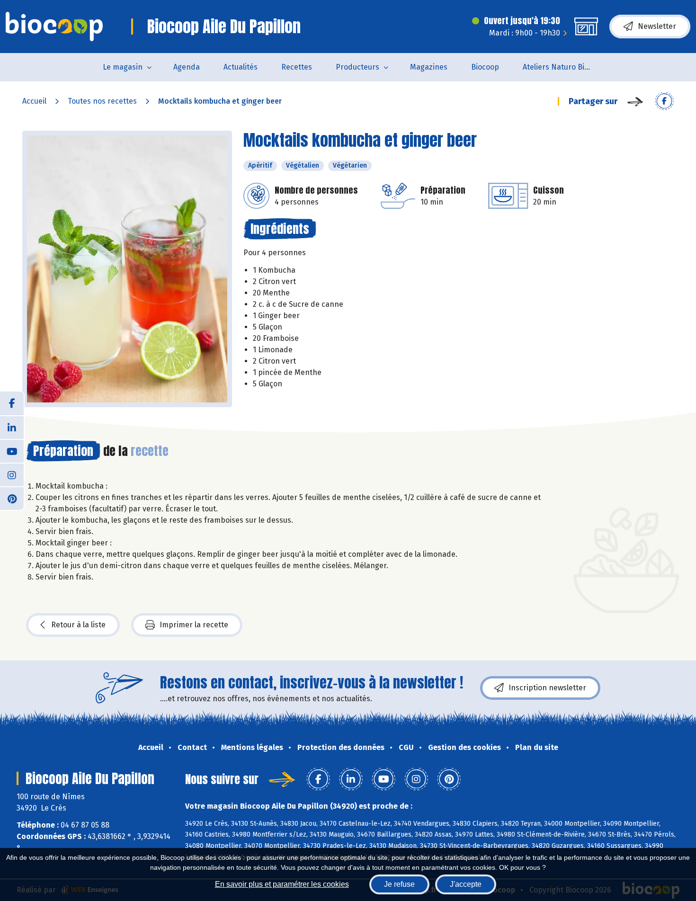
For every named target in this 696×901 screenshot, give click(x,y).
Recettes (296, 66)
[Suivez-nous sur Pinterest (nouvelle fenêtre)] (12, 498)
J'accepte (466, 884)
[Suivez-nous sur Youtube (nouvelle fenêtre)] (12, 451)
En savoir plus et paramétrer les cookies (282, 884)
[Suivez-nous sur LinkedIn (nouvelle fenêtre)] (12, 427)
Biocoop (485, 66)
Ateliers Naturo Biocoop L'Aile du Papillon (564, 66)
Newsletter (657, 26)
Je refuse (399, 884)
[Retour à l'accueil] (54, 26)
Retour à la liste (78, 624)
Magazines (428, 66)
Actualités (240, 66)
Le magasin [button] (123, 66)
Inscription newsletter (547, 687)
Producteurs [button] (357, 66)
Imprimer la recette (194, 624)
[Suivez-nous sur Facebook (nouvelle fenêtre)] (12, 403)
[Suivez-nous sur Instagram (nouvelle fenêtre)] (12, 474)
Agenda (186, 66)
